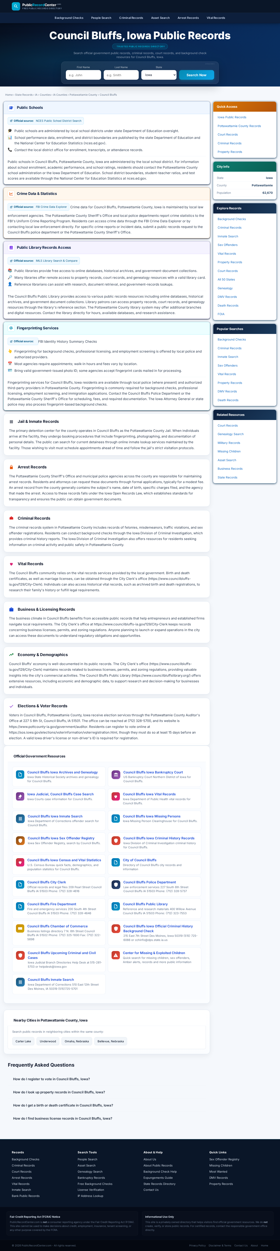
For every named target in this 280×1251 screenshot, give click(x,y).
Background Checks (232, 219)
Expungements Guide (158, 1177)
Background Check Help (160, 1171)
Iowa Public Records (232, 117)
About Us (150, 1159)
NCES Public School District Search (47, 120)
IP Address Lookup (90, 1196)
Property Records (230, 152)
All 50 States (226, 279)
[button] (107, 1079)
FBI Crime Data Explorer (40, 206)
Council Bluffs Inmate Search (51, 980)
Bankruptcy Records (91, 1177)
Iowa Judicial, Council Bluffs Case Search (60, 794)
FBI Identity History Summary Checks (67, 341)
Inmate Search (228, 236)
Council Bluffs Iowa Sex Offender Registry (61, 838)
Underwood (48, 1041)
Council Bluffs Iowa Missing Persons (151, 816)
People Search (87, 1159)
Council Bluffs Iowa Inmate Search (55, 816)
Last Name (121, 67)
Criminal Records (230, 143)
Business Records (230, 468)
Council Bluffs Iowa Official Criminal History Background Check (158, 928)
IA (36, 94)
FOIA (221, 314)
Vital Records (227, 253)
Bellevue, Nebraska (111, 1041)
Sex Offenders (228, 245)
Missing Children (229, 451)
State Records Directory (159, 1184)
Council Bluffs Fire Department (51, 904)
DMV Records (227, 296)
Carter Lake (23, 1041)
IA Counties (60, 94)
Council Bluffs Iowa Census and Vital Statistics (64, 860)
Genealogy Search (231, 434)
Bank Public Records (26, 1196)
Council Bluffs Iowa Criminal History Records (158, 838)
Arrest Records (22, 1177)
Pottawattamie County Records (239, 126)
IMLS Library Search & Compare (45, 260)
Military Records (229, 443)
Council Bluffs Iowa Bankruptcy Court (153, 772)
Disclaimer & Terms (220, 1245)
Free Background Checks (95, 1184)
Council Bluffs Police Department (149, 882)
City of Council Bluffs (139, 860)
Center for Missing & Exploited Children (154, 953)
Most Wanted (218, 1171)
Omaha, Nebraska (77, 1041)
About (254, 1245)
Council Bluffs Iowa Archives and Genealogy (62, 772)
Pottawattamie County (83, 94)
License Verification (91, 1189)
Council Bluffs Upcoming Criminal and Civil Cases (62, 955)
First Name (83, 67)
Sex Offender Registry (224, 1159)
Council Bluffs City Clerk (46, 882)
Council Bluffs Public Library (145, 904)
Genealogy (225, 288)
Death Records (228, 305)
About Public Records (158, 1165)
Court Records (228, 134)
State (159, 67)
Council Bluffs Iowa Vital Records (149, 794)
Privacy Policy (197, 1245)
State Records (24, 94)
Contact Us (151, 1189)
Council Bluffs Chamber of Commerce (57, 926)
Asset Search (227, 460)
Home (9, 94)
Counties (45, 94)
